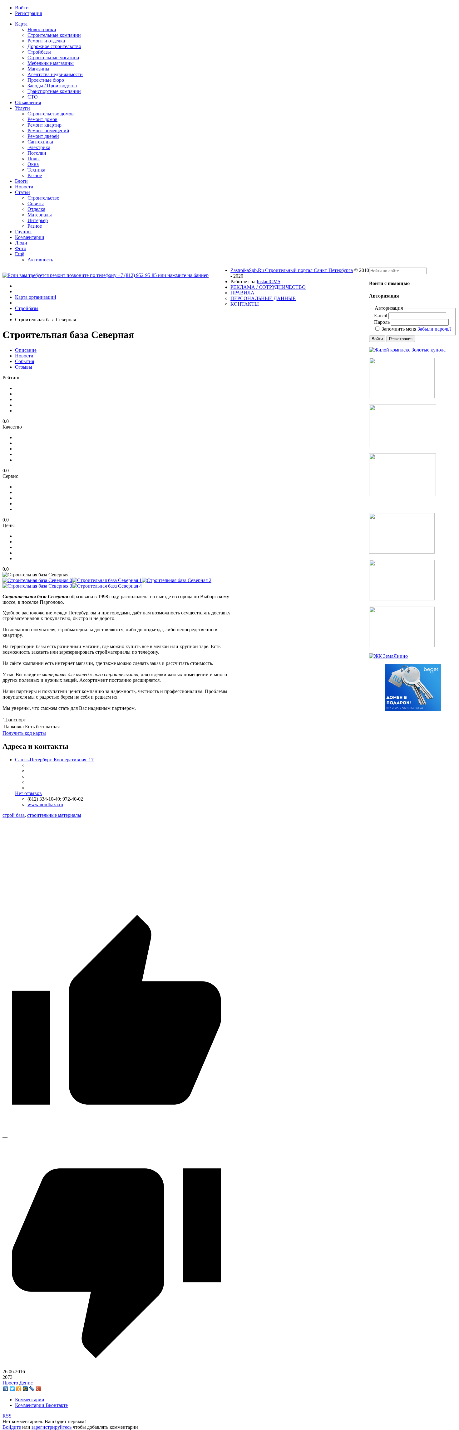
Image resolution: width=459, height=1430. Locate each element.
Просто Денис (17, 1382)
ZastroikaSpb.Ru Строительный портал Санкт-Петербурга (291, 270)
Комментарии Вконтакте (41, 1405)
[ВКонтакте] (5, 1389)
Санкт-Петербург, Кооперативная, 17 (54, 759)
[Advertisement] (116, 861)
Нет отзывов (28, 793)
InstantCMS (268, 281)
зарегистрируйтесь (52, 1427)
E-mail (380, 315)
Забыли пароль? (434, 329)
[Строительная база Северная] (37, 580)
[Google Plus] (38, 1389)
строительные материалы (54, 815)
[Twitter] (12, 1389)
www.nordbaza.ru (45, 804)
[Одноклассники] (19, 1389)
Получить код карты (24, 733)
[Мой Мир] (25, 1389)
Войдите (11, 1427)
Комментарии (29, 1399)
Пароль (382, 322)
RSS (7, 1415)
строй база (13, 815)
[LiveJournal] (32, 1389)
